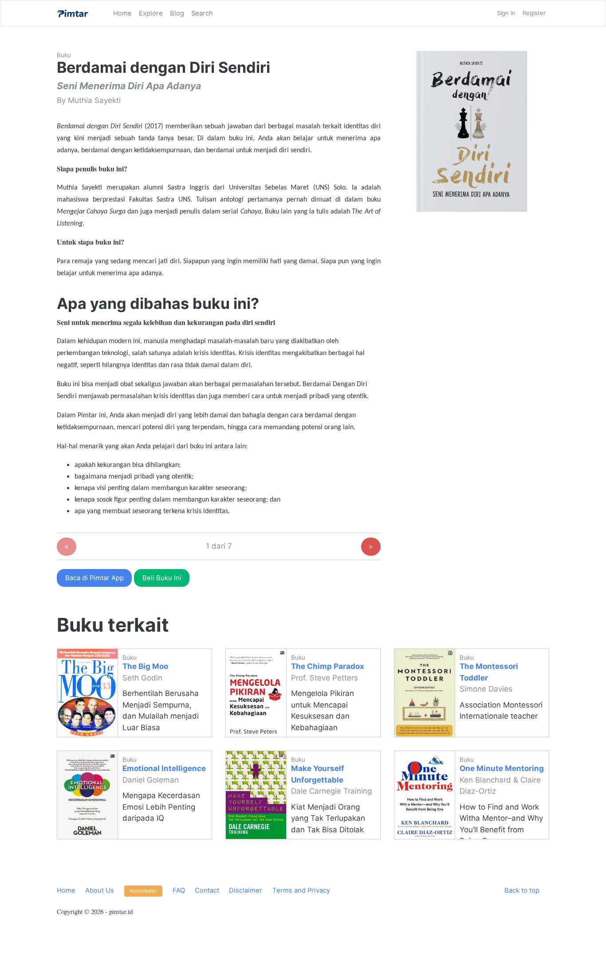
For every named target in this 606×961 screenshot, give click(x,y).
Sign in (506, 12)
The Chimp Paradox (327, 666)
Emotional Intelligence (164, 768)
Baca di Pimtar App (94, 578)
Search (202, 13)
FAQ (179, 890)
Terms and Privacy (301, 890)
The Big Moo (145, 666)
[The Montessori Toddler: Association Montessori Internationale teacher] (424, 692)
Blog (177, 13)
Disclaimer (245, 890)
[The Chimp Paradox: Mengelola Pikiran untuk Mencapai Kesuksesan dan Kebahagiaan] (256, 692)
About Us (99, 890)
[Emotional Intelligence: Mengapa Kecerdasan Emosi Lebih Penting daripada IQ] (87, 795)
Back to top (521, 890)
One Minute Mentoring (502, 768)
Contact (207, 890)
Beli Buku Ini (161, 578)
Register (534, 12)
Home (122, 13)
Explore (151, 13)
